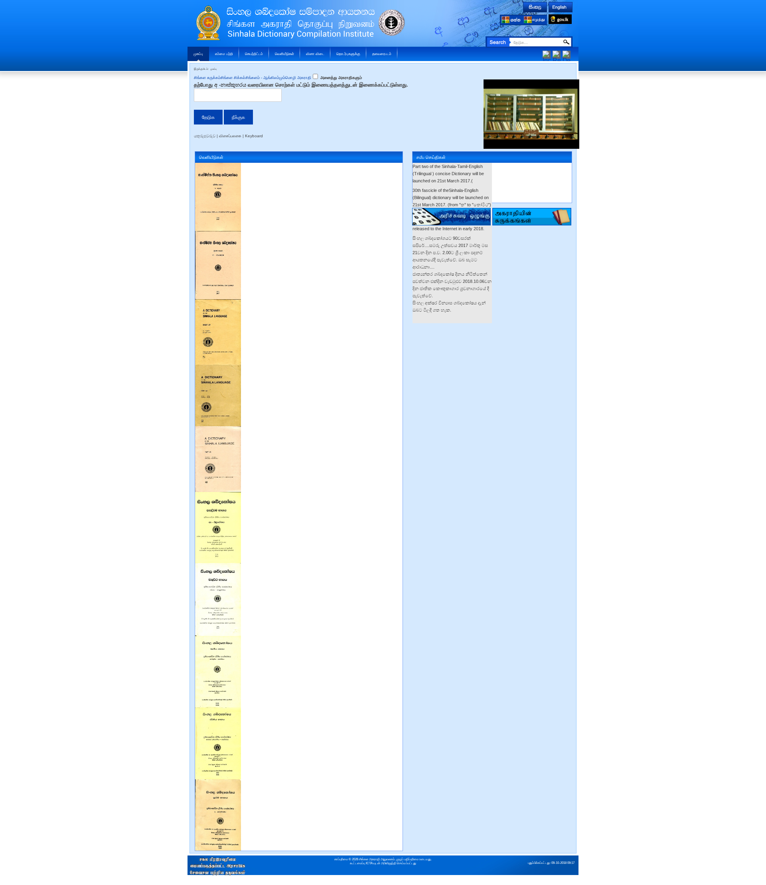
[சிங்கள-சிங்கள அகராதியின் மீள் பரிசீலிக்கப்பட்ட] (218, 495)
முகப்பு (198, 54)
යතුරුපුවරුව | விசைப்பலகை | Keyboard (228, 136)
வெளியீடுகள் (284, 54)
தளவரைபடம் (381, 54)
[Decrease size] (567, 54)
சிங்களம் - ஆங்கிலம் (262, 77)
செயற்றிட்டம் (254, 54)
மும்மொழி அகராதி (295, 77)
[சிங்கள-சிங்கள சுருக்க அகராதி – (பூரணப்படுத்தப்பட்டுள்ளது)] (218, 166)
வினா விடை (315, 54)
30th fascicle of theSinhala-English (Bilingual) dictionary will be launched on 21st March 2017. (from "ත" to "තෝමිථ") (452, 197)
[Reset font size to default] (557, 54)
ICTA (369, 863)
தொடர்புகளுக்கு (348, 54)
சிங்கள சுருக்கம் (207, 77)
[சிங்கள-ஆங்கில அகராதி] (218, 302)
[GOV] (560, 18)
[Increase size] (547, 54)
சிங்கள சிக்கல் (233, 77)
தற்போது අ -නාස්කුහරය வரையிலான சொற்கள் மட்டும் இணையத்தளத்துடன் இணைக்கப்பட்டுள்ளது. (301, 85)
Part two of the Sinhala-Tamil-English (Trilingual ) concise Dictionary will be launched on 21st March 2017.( (448, 173)
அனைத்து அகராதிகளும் (340, 77)
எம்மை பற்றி (224, 54)
